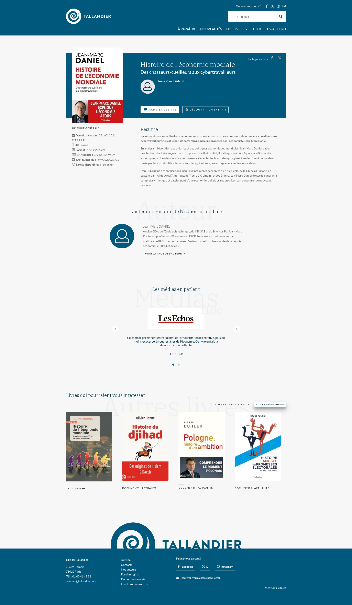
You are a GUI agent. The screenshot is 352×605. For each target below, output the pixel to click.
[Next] (236, 329)
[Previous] (115, 329)
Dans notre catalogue (232, 404)
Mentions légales (275, 588)
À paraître (187, 29)
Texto (258, 29)
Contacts (126, 564)
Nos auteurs (128, 569)
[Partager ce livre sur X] (279, 58)
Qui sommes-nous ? (248, 6)
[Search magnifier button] (281, 16)
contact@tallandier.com (81, 581)
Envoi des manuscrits (134, 584)
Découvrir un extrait (208, 109)
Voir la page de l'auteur (164, 253)
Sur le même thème (270, 404)
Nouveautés (211, 29)
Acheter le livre (163, 109)
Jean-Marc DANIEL (156, 226)
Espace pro (276, 29)
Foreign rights (130, 574)
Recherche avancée (133, 579)
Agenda (126, 560)
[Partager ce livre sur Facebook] (271, 58)
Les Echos (176, 353)
